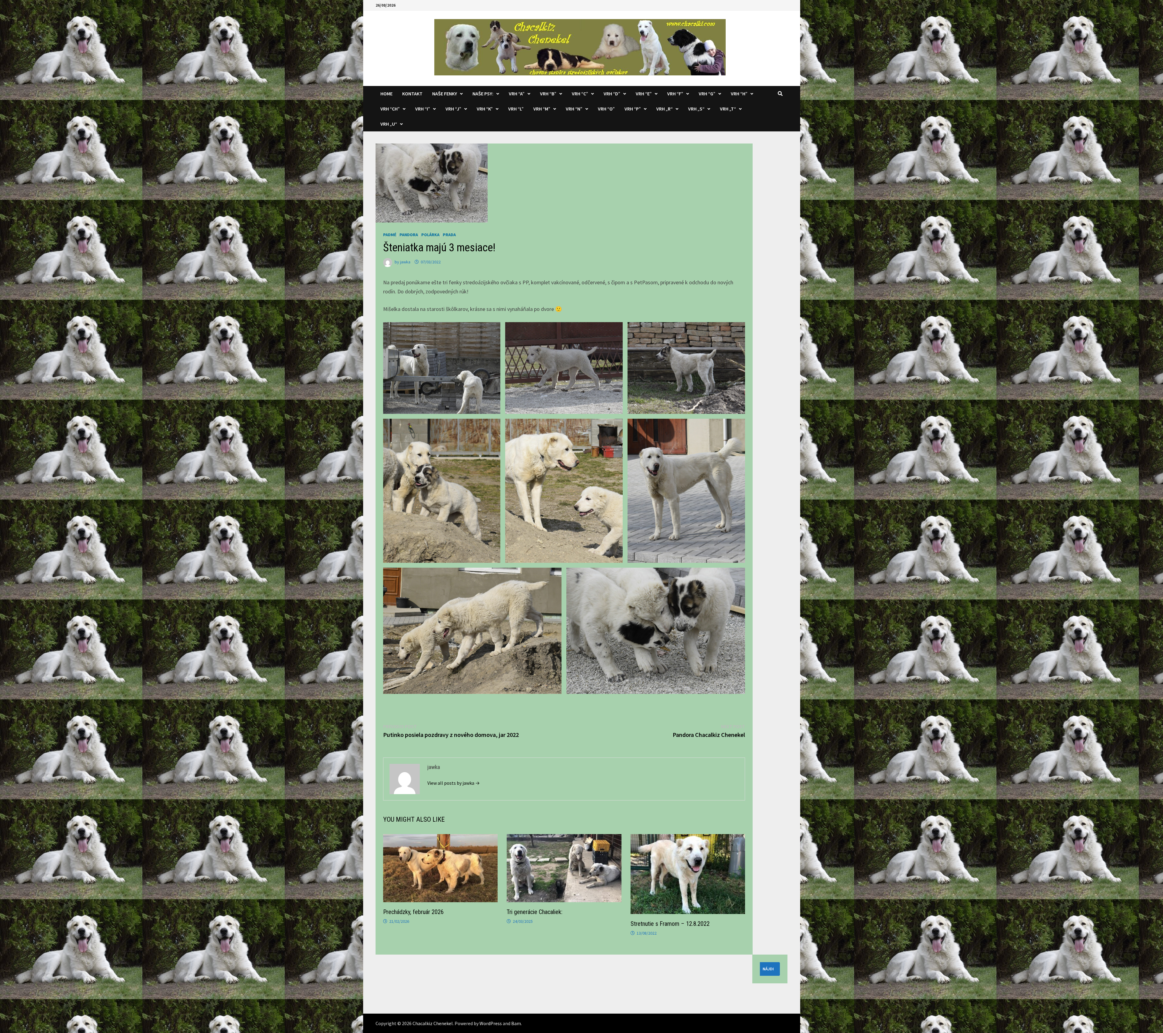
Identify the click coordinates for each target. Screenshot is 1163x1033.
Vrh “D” (612, 94)
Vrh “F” (675, 94)
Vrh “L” (516, 109)
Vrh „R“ (664, 109)
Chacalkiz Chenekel (433, 1023)
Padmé (389, 234)
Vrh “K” (485, 109)
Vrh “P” (633, 109)
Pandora (408, 234)
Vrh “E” (644, 94)
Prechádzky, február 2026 (413, 912)
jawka (405, 262)
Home (386, 94)
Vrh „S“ (696, 109)
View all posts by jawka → (453, 783)
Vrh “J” (453, 109)
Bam (516, 1023)
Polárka (430, 234)
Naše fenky (444, 94)
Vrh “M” (541, 109)
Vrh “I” (422, 109)
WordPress (490, 1023)
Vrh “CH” (390, 109)
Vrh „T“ (728, 109)
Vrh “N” (574, 109)
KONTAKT (412, 94)
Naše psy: (482, 94)
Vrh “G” (707, 94)
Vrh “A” (517, 94)
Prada (449, 234)
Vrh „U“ (388, 124)
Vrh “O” (606, 109)
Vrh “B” (548, 94)
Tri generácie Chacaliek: (534, 912)
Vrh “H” (739, 94)
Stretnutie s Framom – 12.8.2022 (670, 923)
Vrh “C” (580, 94)
